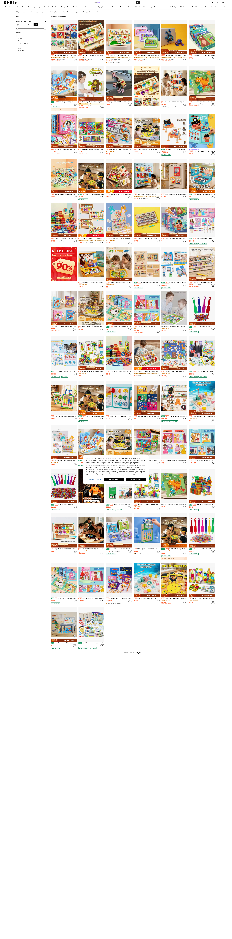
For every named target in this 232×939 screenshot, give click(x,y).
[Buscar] (138, 2)
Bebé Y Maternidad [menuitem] (135, 7)
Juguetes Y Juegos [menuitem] (204, 7)
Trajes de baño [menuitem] (42, 7)
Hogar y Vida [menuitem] (101, 7)
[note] (64, 52)
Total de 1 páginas (129, 652)
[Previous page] (136, 653)
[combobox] (60, 16)
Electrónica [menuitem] (195, 7)
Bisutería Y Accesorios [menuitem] (113, 7)
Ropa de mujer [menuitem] (32, 7)
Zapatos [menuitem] (75, 7)
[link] (216, 2)
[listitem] (63, 41)
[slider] (17, 28)
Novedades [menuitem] (17, 7)
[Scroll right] (226, 7)
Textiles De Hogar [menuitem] (172, 7)
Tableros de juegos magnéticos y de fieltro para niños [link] (83, 12)
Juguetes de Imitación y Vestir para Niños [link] (53, 12)
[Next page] (141, 653)
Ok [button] (36, 24)
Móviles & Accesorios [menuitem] (184, 7)
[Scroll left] (224, 7)
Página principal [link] (21, 12)
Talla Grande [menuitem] (55, 7)
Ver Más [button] (21, 50)
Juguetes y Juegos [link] (33, 12)
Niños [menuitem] (49, 7)
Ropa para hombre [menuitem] (66, 7)
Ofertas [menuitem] (24, 7)
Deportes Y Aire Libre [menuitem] (160, 7)
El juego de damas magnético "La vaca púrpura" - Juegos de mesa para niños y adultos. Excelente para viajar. (119, 504)
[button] (223, 2)
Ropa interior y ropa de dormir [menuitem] (88, 7)
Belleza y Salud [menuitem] (124, 7)
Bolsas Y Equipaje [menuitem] (147, 7)
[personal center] (212, 2)
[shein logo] (10, 2)
